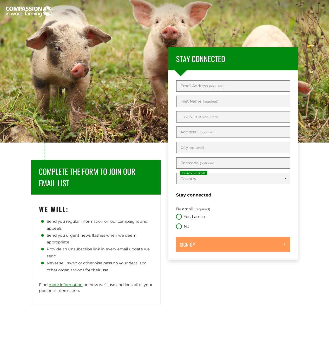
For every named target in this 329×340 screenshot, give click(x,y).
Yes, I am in (194, 216)
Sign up (187, 244)
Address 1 (197, 132)
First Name (199, 101)
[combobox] (233, 178)
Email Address (202, 86)
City (192, 148)
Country (193, 173)
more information (66, 284)
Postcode (197, 163)
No (186, 226)
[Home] (30, 11)
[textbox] (233, 179)
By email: (193, 209)
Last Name (199, 117)
